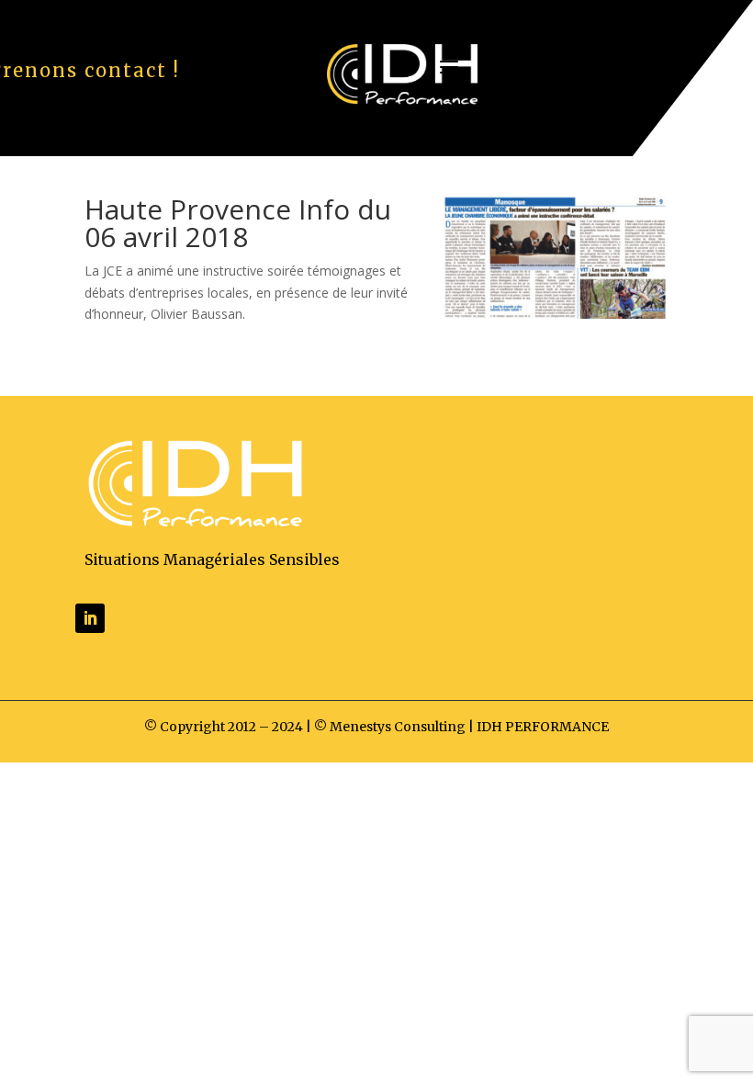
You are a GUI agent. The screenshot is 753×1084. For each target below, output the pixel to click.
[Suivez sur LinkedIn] (90, 618)
